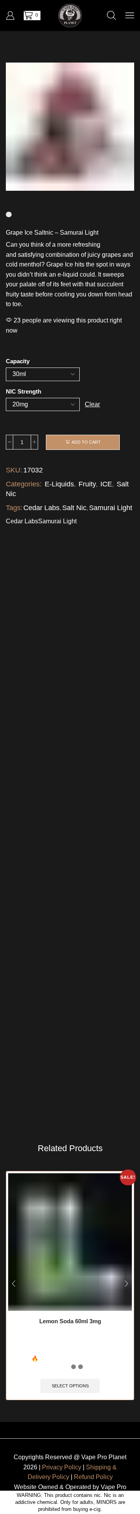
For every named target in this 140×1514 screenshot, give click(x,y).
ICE (106, 484)
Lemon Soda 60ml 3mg (70, 1321)
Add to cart (86, 442)
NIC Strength (23, 392)
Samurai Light (110, 508)
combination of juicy (73, 254)
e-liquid (68, 274)
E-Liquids (59, 484)
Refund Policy (93, 1477)
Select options (70, 1385)
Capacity (18, 361)
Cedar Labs (41, 508)
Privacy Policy (61, 1467)
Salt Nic (74, 508)
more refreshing (78, 244)
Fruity (87, 484)
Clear (92, 404)
